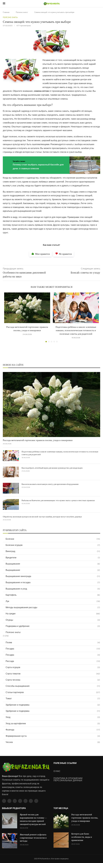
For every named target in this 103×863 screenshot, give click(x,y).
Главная (6, 12)
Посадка (53, 648)
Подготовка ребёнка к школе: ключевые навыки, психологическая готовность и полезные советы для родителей (76, 330)
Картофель (53, 595)
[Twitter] (9, 801)
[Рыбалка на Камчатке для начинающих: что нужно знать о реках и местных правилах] (11, 504)
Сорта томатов (53, 673)
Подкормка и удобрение (53, 626)
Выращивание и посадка (53, 582)
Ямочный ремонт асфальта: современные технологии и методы (33, 837)
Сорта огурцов (53, 667)
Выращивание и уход (53, 588)
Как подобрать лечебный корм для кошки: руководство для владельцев (52, 468)
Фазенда (53, 729)
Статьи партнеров (53, 692)
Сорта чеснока (53, 680)
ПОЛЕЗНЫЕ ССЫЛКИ (65, 763)
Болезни (53, 539)
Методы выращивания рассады (53, 607)
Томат (53, 698)
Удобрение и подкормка (53, 705)
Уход (53, 717)
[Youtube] (20, 801)
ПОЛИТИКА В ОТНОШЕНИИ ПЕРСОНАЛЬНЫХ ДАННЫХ (68, 779)
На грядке (53, 613)
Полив (53, 642)
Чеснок (53, 742)
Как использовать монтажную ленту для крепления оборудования (50, 484)
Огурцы (53, 620)
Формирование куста (53, 736)
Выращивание (53, 563)
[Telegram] (31, 801)
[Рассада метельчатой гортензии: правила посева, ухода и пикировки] (27, 307)
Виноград (53, 551)
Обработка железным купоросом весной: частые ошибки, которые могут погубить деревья (42, 517)
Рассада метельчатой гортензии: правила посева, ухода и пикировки (38, 440)
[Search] (99, 4)
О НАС (57, 771)
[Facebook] (4, 801)
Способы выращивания (53, 686)
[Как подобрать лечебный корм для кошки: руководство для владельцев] (11, 472)
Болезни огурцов (53, 545)
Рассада (53, 661)
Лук (53, 601)
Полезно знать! (22, 12)
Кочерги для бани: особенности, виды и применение (81, 837)
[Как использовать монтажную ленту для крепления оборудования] (11, 488)
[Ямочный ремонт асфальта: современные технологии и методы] (9, 840)
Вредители (53, 557)
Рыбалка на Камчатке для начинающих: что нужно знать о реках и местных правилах (58, 500)
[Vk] (25, 801)
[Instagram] (15, 801)
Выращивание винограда (53, 576)
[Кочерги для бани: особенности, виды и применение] (61, 840)
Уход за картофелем (53, 723)
